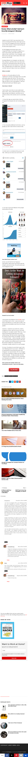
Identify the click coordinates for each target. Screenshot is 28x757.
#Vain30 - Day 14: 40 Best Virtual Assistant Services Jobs (12, 479)
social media (15, 376)
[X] (11, 755)
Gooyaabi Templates (22, 751)
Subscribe (14, 658)
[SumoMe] (25, 755)
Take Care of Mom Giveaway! (15, 722)
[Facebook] (7, 755)
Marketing (4, 26)
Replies (6, 544)
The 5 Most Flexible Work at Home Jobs (11, 430)
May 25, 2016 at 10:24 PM (22, 546)
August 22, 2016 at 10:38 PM (22, 575)
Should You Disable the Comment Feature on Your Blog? (13, 463)
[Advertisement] (14, 609)
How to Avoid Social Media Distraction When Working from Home (13, 399)
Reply (6, 542)
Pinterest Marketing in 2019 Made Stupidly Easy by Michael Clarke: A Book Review (13, 415)
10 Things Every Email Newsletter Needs (11, 446)
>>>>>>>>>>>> (5, 696)
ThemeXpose (8, 751)
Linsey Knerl (10, 546)
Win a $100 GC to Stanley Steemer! (16, 713)
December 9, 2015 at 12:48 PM (21, 500)
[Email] (21, 755)
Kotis (5, 563)
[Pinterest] (16, 755)
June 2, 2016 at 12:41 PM (22, 563)
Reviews (11, 376)
